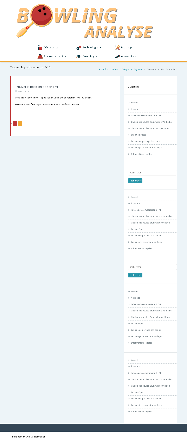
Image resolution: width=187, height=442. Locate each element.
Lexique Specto (138, 134)
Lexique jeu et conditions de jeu (146, 147)
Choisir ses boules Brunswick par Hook (150, 128)
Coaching (88, 56)
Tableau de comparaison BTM (146, 115)
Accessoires (128, 56)
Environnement (53, 56)
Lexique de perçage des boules (146, 141)
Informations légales (141, 154)
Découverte (51, 47)
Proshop (126, 47)
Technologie (90, 47)
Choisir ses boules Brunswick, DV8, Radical (152, 122)
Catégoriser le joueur (132, 69)
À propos (135, 109)
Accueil (102, 69)
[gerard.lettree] (10, 85)
